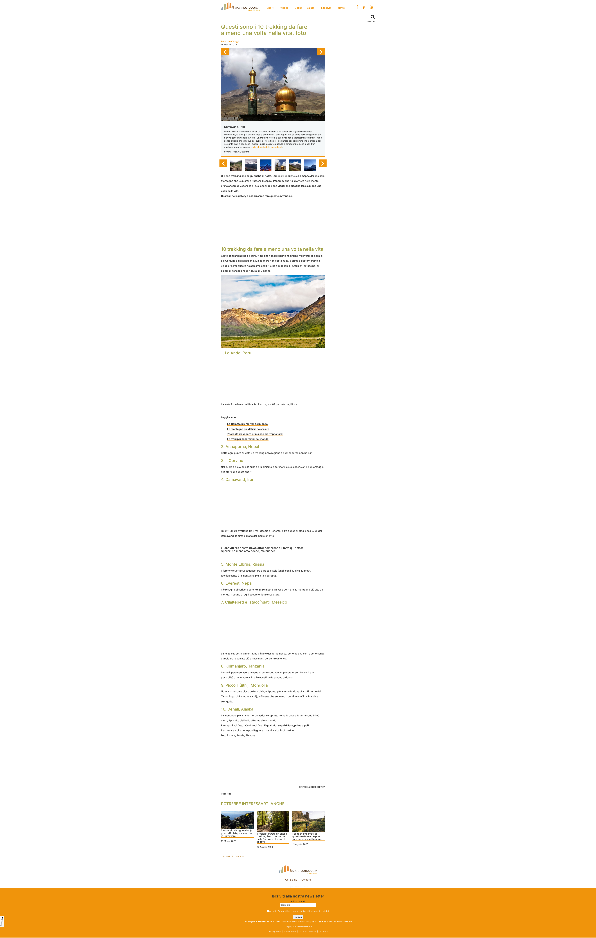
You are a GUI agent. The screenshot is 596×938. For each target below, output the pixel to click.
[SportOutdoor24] (298, 869)
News (341, 7)
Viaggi (284, 7)
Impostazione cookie (298, 886)
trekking (290, 730)
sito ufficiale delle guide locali (267, 147)
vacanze (240, 856)
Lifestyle (326, 7)
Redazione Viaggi (230, 41)
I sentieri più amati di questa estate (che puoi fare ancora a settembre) (307, 836)
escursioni (228, 856)
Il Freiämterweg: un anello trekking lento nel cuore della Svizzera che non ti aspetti (272, 837)
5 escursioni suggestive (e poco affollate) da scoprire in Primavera (236, 833)
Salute (311, 7)
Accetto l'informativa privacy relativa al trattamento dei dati (299, 911)
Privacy (1, 922)
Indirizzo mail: (298, 901)
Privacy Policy (275, 931)
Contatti (306, 879)
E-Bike (298, 7)
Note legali (323, 931)
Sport (270, 7)
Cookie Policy (290, 931)
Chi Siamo (291, 879)
